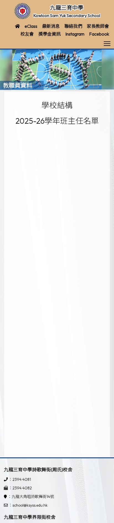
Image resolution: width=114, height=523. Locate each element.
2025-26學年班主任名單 (57, 121)
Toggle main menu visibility (107, 43)
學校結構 (57, 105)
